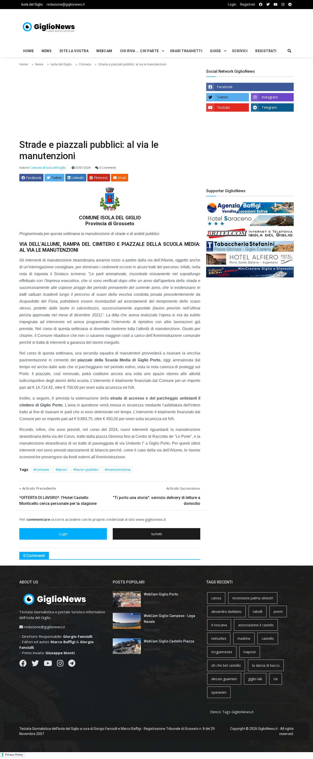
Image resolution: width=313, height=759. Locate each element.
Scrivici (239, 51)
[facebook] (260, 4)
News (47, 51)
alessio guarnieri (224, 678)
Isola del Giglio (32, 4)
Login (232, 4)
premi (278, 611)
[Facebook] (23, 664)
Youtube (223, 107)
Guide (215, 51)
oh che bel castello (226, 665)
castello (268, 638)
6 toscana (219, 625)
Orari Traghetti (186, 51)
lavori (62, 469)
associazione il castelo (256, 625)
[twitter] (268, 4)
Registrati (247, 4)
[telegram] (290, 4)
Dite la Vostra (74, 51)
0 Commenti (107, 168)
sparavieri (218, 692)
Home (28, 51)
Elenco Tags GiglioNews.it (232, 711)
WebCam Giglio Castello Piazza (169, 641)
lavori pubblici (87, 469)
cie (275, 678)
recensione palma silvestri (252, 598)
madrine (243, 638)
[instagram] (282, 4)
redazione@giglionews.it (66, 4)
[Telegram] (71, 664)
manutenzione (119, 469)
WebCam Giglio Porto (161, 594)
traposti (250, 652)
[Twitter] (35, 664)
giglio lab (255, 678)
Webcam (104, 51)
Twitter (222, 97)
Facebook (225, 86)
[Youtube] (48, 664)
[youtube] (275, 4)
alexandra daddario (226, 611)
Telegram (269, 107)
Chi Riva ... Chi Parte (139, 51)
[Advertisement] (203, 26)
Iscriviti (156, 534)
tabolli (257, 611)
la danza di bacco (265, 665)
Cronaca (85, 64)
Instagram (270, 97)
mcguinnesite (221, 652)
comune (42, 469)
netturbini (218, 638)
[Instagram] (60, 664)
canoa (216, 598)
